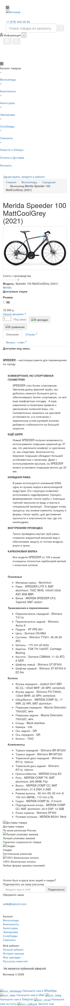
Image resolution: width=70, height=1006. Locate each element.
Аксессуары (10, 928)
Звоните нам (46, 1004)
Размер (8, 297)
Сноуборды (10, 936)
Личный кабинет (13, 949)
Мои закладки (11, 957)
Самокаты (9, 940)
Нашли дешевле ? (14, 314)
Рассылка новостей (15, 961)
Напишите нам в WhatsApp (39, 991)
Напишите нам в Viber (31, 995)
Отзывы (31, 334)
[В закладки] (40, 319)
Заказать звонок (17, 909)
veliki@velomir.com (14, 904)
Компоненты (11, 924)
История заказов (13, 953)
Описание (12, 334)
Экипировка (10, 932)
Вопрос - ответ (16, 342)
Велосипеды (11, 920)
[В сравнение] (15, 326)
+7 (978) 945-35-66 (18, 22)
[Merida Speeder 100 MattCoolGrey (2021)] (35, 248)
